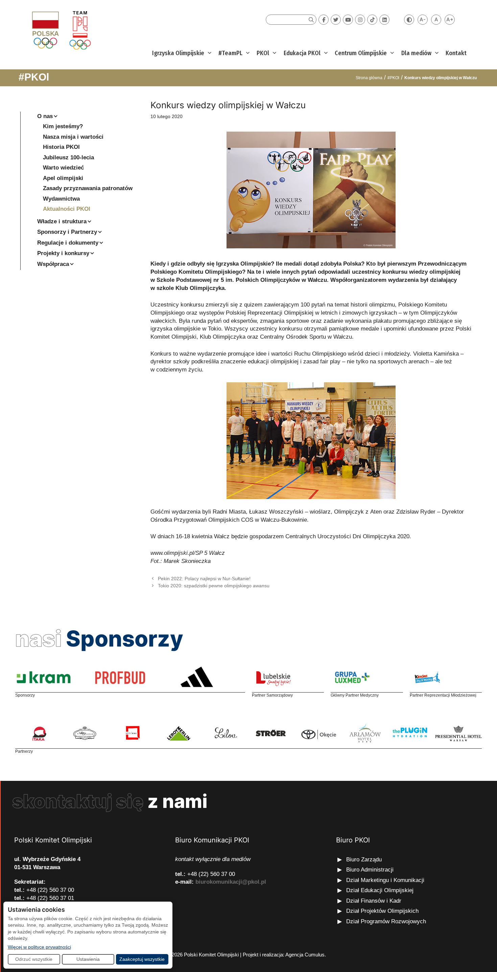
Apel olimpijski (63, 178)
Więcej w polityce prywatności (39, 947)
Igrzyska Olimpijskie (178, 53)
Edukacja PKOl (302, 53)
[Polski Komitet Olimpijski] (60, 30)
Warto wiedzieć (63, 167)
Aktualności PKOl (66, 209)
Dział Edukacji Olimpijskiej (379, 890)
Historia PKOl (61, 147)
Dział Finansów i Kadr (374, 901)
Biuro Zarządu (364, 859)
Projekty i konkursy (63, 253)
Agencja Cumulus (305, 954)
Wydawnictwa (61, 199)
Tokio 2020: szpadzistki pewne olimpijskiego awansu (213, 585)
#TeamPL (230, 53)
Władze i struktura (62, 221)
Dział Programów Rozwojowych (386, 921)
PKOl (263, 53)
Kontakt (456, 53)
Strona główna (369, 77)
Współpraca (53, 264)
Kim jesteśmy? (63, 126)
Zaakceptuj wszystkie (142, 959)
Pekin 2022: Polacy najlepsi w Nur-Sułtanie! (204, 578)
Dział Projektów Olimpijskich (382, 911)
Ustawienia (88, 959)
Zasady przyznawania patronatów (88, 188)
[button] (208, 53)
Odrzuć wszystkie (33, 959)
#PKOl (34, 77)
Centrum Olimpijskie (361, 53)
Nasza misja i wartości (73, 137)
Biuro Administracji (370, 869)
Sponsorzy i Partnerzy (67, 232)
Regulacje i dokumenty (67, 243)
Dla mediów (416, 53)
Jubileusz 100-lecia (68, 157)
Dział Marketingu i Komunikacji (385, 880)
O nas (45, 116)
